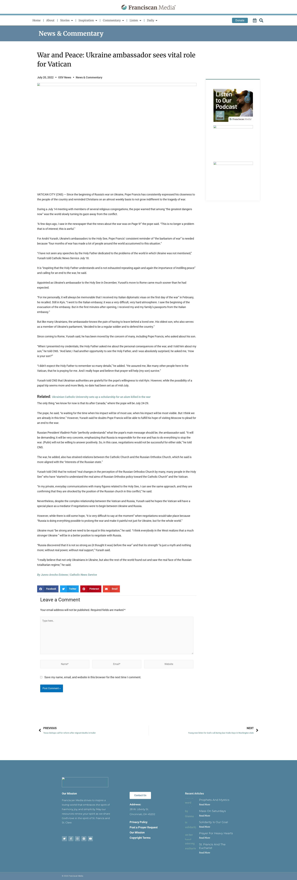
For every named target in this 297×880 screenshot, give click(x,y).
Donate (239, 20)
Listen (134, 20)
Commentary (112, 20)
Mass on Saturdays (212, 811)
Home (36, 20)
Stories (65, 20)
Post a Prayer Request (144, 827)
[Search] (262, 20)
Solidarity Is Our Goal (213, 822)
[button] (47, 588)
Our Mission (69, 793)
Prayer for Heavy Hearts (216, 833)
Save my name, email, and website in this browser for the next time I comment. (92, 677)
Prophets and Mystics (214, 800)
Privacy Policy (138, 822)
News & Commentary (71, 33)
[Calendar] (255, 20)
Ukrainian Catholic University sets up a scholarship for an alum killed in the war (101, 396)
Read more (204, 804)
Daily (150, 20)
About (50, 20)
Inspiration (86, 20)
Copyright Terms (140, 837)
